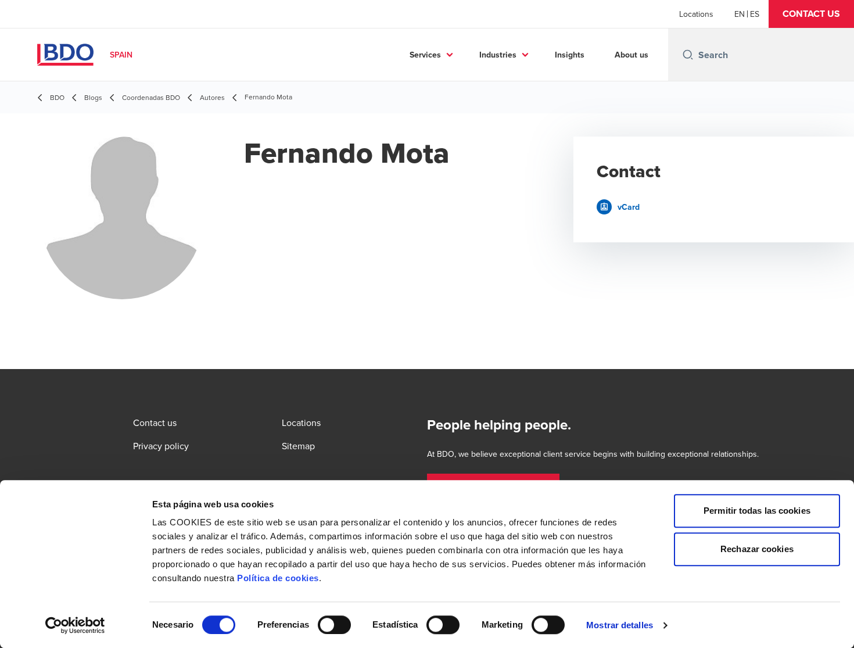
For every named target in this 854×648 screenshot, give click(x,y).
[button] (811, 14)
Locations (696, 14)
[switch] (334, 624)
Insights (569, 54)
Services (425, 54)
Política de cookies (278, 578)
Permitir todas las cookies (757, 510)
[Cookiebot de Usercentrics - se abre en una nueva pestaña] (75, 625)
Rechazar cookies (757, 549)
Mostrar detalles (619, 625)
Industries (497, 54)
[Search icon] (688, 54)
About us (631, 54)
